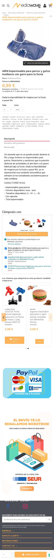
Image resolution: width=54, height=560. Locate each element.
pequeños (35, 121)
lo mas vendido (31, 126)
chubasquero (31, 124)
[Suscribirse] (49, 519)
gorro (23, 124)
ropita (16, 128)
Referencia (6, 81)
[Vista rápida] (13, 293)
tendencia (27, 119)
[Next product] (51, 16)
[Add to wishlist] (13, 289)
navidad (35, 119)
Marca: (4, 78)
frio (3, 121)
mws (46, 119)
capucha (15, 121)
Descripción (9, 139)
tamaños (5, 119)
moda (20, 119)
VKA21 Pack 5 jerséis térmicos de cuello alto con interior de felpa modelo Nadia (28, 317)
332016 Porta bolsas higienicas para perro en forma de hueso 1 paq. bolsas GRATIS (29, 267)
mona (40, 126)
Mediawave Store (14, 78)
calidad (5, 117)
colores (13, 119)
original (12, 117)
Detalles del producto (14, 143)
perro (28, 117)
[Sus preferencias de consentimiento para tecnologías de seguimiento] (49, 555)
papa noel (16, 124)
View (28, 341)
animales (39, 117)
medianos (20, 126)
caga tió (41, 124)
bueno (12, 126)
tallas (47, 124)
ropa (41, 119)
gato (33, 117)
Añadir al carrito (32, 554)
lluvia (28, 121)
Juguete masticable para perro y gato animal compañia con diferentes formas (26, 258)
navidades (6, 124)
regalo (8, 121)
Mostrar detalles (14, 244)
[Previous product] (50, 16)
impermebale (7, 128)
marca (22, 121)
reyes (42, 121)
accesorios (21, 117)
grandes (5, 126)
